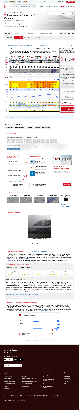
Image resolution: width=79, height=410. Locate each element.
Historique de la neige (29, 34)
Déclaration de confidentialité (21, 403)
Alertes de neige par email (29, 379)
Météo (41, 6)
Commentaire (54, 395)
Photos (56, 6)
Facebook (67, 376)
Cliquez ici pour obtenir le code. (47, 310)
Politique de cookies (34, 403)
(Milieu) (18, 37)
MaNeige (6, 388)
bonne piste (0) (22, 181)
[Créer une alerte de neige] (65, 33)
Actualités (48, 6)
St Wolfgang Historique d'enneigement (39, 185)
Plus (6, 71)
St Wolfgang (19, 12)
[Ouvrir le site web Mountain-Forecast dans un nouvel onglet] (12, 2)
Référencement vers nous (41, 395)
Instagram (67, 379)
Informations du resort (46, 34)
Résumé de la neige (9, 381)
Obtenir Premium (70, 1)
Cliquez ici (9, 260)
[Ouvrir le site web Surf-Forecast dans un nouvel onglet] (6, 2)
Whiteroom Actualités (9, 383)
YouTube (66, 383)
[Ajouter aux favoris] (61, 33)
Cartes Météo (7, 379)
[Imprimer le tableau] (73, 33)
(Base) (27, 37)
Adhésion (24, 376)
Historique (29, 127)
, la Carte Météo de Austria (24, 258)
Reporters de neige (27, 383)
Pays (5, 12)
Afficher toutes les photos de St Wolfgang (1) (39, 240)
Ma (62, 6)
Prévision (7, 34)
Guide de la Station (19, 127)
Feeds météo (25, 386)
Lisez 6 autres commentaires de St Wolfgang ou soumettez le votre (22, 294)
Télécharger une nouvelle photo (40, 243)
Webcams (37, 127)
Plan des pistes (46, 127)
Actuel (17, 34)
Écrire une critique (23, 297)
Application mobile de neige (29, 381)
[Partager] (69, 33)
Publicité (13, 395)
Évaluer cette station (11, 297)
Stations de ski (8, 376)
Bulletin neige (9, 127)
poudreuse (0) (13, 181)
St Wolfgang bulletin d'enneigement (17, 185)
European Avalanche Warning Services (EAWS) (34, 117)
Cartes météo (36, 37)
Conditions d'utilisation (9, 403)
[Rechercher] (33, 6)
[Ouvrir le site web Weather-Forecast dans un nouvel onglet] (25, 2)
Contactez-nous (28, 395)
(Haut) (9, 37)
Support (20, 395)
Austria (11, 12)
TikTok (66, 381)
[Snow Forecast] (5, 6)
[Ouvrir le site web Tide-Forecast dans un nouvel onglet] (19, 2)
